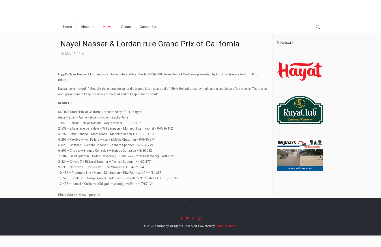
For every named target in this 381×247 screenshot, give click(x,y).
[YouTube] (193, 218)
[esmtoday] (74, 10)
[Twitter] (187, 218)
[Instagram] (199, 218)
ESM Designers (225, 226)
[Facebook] (181, 218)
